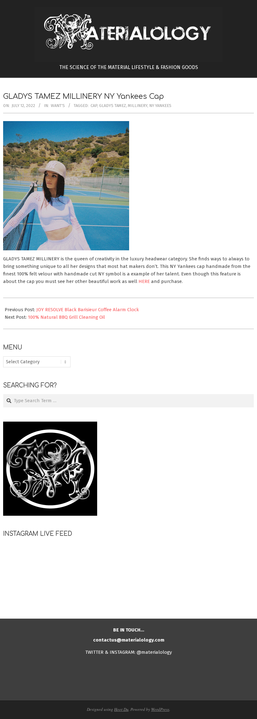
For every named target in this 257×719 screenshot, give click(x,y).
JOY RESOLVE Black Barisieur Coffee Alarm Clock (87, 309)
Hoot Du (121, 709)
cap (94, 105)
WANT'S (58, 105)
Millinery (137, 105)
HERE (144, 281)
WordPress (160, 709)
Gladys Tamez (112, 105)
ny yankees (160, 105)
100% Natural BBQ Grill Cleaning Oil (66, 317)
